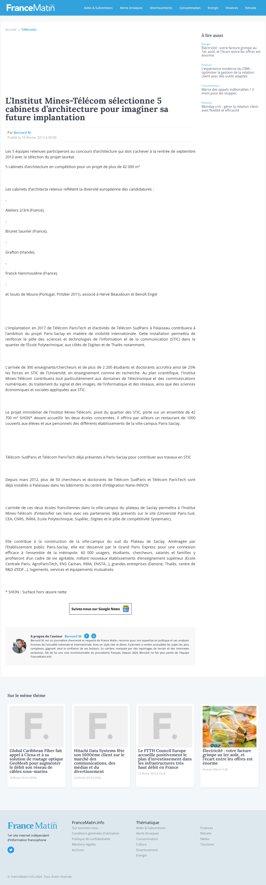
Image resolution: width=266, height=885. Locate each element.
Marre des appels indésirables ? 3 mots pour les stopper (228, 91)
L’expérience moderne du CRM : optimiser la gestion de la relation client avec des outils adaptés (228, 72)
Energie (213, 8)
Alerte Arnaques (131, 8)
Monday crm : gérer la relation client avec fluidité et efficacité (230, 108)
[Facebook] (86, 635)
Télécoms (28, 29)
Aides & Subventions (98, 8)
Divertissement (147, 850)
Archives (78, 850)
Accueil (10, 29)
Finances (232, 8)
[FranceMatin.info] (30, 7)
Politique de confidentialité (91, 839)
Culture (141, 844)
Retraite (250, 8)
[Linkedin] (93, 635)
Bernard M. (23, 132)
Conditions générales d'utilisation (95, 833)
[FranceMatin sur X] (10, 850)
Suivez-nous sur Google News (95, 609)
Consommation (190, 8)
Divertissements (161, 8)
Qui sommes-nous (85, 828)
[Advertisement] (100, 63)
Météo (204, 839)
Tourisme (207, 844)
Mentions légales (84, 844)
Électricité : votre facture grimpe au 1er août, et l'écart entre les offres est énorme (231, 52)
